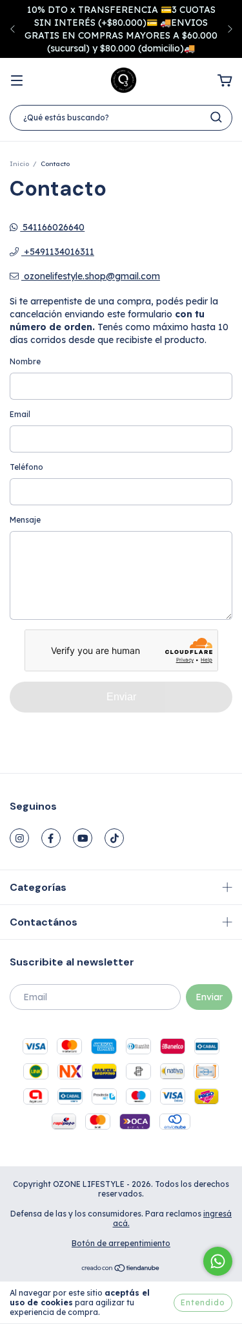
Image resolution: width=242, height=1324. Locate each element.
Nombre (25, 361)
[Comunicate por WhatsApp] (217, 1261)
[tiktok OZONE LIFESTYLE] (114, 838)
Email (20, 414)
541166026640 (52, 227)
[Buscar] (216, 117)
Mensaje (25, 520)
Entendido (203, 1302)
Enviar (121, 696)
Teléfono (26, 467)
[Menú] (16, 81)
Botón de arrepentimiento (121, 1243)
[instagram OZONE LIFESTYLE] (19, 838)
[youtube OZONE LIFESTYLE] (82, 838)
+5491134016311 (57, 251)
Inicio (19, 164)
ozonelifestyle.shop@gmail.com (92, 276)
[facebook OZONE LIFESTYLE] (51, 838)
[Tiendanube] (121, 1269)
